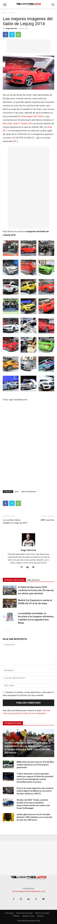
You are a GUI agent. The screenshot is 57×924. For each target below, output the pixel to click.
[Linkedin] (28, 567)
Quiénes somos (28, 916)
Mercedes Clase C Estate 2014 (18, 123)
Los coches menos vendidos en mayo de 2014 (15, 521)
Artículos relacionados (14, 580)
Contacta (40, 916)
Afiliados (16, 916)
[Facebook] (5, 34)
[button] (4, 4)
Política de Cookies (42, 913)
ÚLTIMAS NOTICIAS (12, 723)
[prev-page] (4, 629)
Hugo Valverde (11, 28)
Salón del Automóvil (28, 491)
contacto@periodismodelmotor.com (28, 891)
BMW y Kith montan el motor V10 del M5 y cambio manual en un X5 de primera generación (35, 765)
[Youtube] (43, 899)
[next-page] (9, 629)
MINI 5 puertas (47, 520)
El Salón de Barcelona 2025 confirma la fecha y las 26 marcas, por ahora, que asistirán (36, 590)
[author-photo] (28, 546)
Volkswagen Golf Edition (33, 116)
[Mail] (34, 567)
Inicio (5, 12)
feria (16, 491)
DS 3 (15, 141)
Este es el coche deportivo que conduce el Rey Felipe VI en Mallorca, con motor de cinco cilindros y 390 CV (35, 791)
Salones (12, 12)
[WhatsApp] (18, 34)
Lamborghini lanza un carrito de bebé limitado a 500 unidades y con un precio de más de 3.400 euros (34, 817)
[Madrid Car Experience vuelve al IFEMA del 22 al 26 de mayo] (10, 603)
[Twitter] (12, 34)
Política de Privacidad (24, 913)
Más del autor (34, 580)
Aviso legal (9, 913)
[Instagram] (22, 567)
